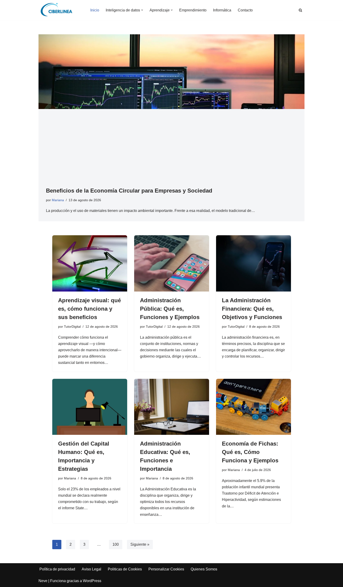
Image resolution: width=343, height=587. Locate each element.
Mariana (58, 200)
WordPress (92, 581)
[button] (142, 10)
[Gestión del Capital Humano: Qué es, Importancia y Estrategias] (89, 407)
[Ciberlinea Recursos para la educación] (58, 10)
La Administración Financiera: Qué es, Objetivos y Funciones (252, 308)
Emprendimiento (192, 10)
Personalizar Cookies (166, 569)
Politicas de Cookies (125, 569)
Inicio (94, 10)
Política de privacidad (57, 569)
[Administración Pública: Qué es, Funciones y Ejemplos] (171, 263)
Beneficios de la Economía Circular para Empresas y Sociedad (129, 190)
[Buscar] (300, 10)
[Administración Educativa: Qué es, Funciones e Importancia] (171, 407)
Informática (222, 10)
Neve (42, 581)
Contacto (245, 10)
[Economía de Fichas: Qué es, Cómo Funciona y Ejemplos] (253, 407)
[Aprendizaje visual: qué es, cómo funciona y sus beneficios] (89, 263)
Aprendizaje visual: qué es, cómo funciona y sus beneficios (89, 308)
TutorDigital (72, 326)
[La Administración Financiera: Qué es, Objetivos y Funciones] (253, 263)
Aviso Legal (91, 569)
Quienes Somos (204, 569)
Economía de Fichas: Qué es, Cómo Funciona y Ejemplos (250, 452)
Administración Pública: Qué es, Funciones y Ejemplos (170, 308)
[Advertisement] (171, 151)
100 (115, 544)
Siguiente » (139, 544)
